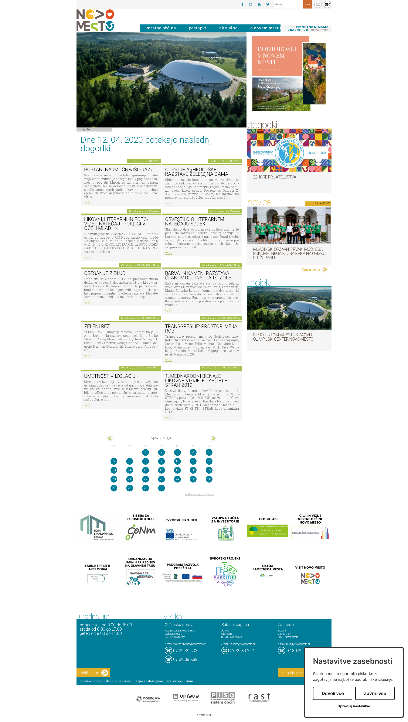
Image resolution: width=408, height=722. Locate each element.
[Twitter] (268, 4)
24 (177, 479)
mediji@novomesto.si (298, 644)
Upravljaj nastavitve (354, 706)
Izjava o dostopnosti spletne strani (106, 681)
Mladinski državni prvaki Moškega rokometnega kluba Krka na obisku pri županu (289, 253)
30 (161, 488)
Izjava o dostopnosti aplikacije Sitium (164, 681)
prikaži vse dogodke (199, 494)
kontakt (318, 4)
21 (130, 479)
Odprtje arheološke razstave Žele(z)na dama (196, 172)
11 (193, 461)
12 (209, 461)
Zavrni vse (375, 693)
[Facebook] (242, 4)
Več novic (310, 269)
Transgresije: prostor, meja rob (201, 329)
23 (161, 479)
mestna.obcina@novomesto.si (189, 644)
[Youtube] (259, 4)
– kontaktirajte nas (308, 28)
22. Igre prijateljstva (274, 177)
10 (177, 461)
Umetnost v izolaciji (110, 376)
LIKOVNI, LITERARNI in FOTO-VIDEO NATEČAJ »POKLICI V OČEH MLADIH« (116, 224)
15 (145, 470)
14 (130, 470)
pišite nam (90, 672)
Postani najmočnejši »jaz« (118, 170)
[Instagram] (250, 4)
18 (193, 470)
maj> (213, 438)
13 (114, 470)
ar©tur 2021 (204, 714)
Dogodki (85, 129)
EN (327, 4)
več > (87, 202)
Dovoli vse (333, 693)
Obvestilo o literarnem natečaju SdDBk (194, 222)
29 (145, 488)
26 (209, 479)
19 (209, 470)
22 (145, 479)
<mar (110, 438)
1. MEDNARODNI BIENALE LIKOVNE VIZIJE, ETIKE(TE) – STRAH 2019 (196, 380)
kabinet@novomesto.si (242, 644)
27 (114, 488)
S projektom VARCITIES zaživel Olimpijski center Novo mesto (283, 337)
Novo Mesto (105, 20)
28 (130, 488)
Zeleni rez (97, 326)
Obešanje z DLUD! (105, 273)
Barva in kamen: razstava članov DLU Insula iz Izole (198, 275)
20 (114, 479)
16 (161, 470)
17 (177, 470)
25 (193, 479)
